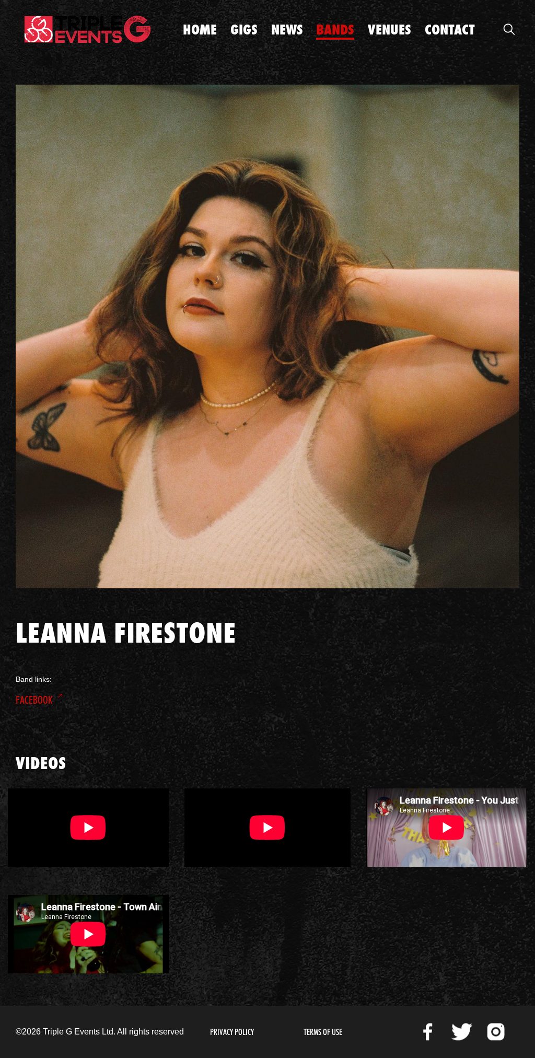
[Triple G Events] (87, 29)
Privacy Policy (232, 1032)
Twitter (461, 1031)
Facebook (34, 700)
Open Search (508, 29)
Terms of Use (323, 1032)
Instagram (495, 1031)
